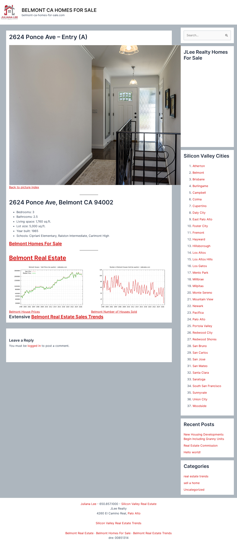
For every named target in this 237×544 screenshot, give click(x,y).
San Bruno (200, 346)
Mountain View (203, 299)
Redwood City (203, 332)
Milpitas (198, 286)
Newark (198, 306)
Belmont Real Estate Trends (152, 533)
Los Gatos (200, 266)
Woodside (199, 406)
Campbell (199, 192)
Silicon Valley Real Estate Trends (118, 523)
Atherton (199, 166)
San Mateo (200, 366)
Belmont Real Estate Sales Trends (67, 316)
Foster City (200, 226)
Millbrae (198, 279)
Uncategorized (194, 489)
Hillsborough (201, 246)
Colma (197, 199)
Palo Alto (199, 319)
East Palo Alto (202, 219)
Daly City (199, 212)
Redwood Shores (204, 339)
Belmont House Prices (24, 311)
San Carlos (200, 352)
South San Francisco (207, 386)
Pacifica (198, 312)
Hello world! (192, 452)
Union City (200, 399)
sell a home (192, 483)
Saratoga (199, 379)
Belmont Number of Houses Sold (114, 311)
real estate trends (196, 476)
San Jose (199, 359)
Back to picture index (24, 187)
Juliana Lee (88, 504)
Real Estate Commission (201, 445)
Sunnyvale (200, 392)
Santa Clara (201, 372)
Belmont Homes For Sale (35, 243)
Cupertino (200, 206)
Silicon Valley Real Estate (138, 504)
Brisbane (199, 179)
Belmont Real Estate (37, 257)
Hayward (199, 239)
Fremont (198, 232)
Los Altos (199, 252)
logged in (34, 346)
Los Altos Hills (203, 259)
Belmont (198, 172)
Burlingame (200, 186)
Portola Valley (202, 326)
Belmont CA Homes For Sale (59, 10)
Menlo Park (200, 272)
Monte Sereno (202, 292)
